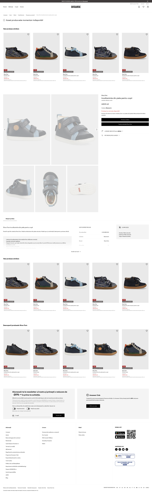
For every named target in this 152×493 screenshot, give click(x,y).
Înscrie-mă (58, 415)
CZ (122, 487)
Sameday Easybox (47, 440)
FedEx (43, 443)
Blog (7, 478)
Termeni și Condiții (22, 487)
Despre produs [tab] (10, 218)
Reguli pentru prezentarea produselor (15, 452)
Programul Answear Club (12, 455)
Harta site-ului (50, 487)
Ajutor (7, 435)
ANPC (7, 475)
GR (124, 487)
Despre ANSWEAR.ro (11, 469)
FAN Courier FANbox (47, 438)
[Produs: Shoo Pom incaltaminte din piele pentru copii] (76, 53)
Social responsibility (11, 472)
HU (130, 487)
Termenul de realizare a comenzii (50, 432)
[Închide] (147, 1)
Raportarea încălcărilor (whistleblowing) (16, 466)
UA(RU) (147, 487)
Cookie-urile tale (42, 487)
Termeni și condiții (10, 446)
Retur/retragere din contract (13, 438)
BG (117, 487)
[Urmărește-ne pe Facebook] (116, 449)
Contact (8, 432)
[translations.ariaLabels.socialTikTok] (126, 449)
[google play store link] (120, 433)
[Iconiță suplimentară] (125, 456)
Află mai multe (93, 406)
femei (5, 7)
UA (143, 487)
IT (132, 487)
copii (16, 7)
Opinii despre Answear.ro (12, 443)
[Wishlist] (143, 7)
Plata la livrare (82, 432)
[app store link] (120, 436)
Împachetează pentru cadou (13, 458)
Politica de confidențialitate (13, 463)
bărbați (11, 7)
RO (137, 487)
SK (141, 487)
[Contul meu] (139, 7)
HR (127, 487)
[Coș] (148, 7)
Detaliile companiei (32, 487)
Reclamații (8, 440)
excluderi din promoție (29, 403)
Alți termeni (8, 449)
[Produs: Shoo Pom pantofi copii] (16, 53)
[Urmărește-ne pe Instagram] (120, 449)
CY (119, 487)
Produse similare (125, 119)
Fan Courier (45, 435)
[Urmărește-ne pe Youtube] (123, 449)
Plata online (82, 435)
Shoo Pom (104, 95)
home (22, 7)
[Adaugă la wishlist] (28, 34)
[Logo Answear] (76, 7)
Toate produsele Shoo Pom (125, 124)
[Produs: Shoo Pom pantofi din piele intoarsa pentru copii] (135, 53)
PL (134, 487)
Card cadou (9, 460)
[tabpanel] (76, 237)
